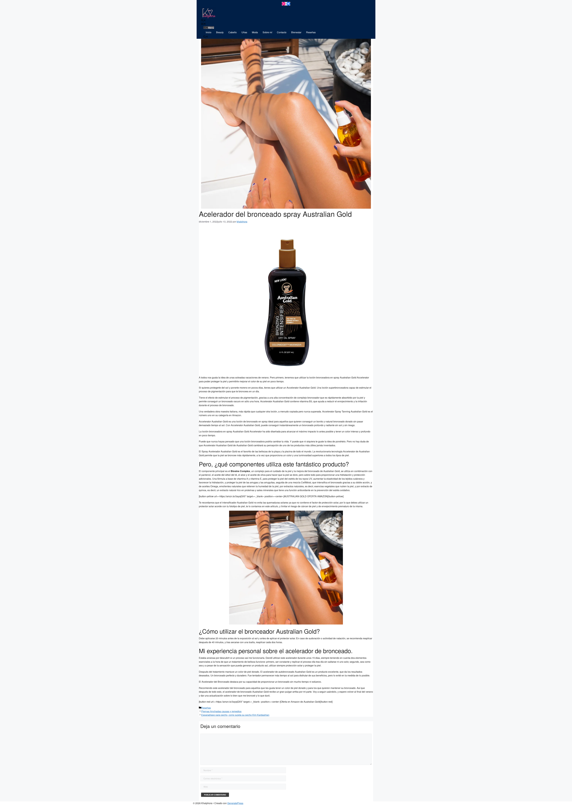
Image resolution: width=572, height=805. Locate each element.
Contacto (281, 32)
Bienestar (296, 32)
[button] (203, 20)
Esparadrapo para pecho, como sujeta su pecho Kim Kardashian (235, 715)
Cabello (232, 32)
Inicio (208, 32)
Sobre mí (267, 32)
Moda (255, 32)
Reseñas (311, 32)
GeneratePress (235, 803)
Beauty (220, 32)
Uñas (244, 32)
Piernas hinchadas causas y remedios (221, 711)
